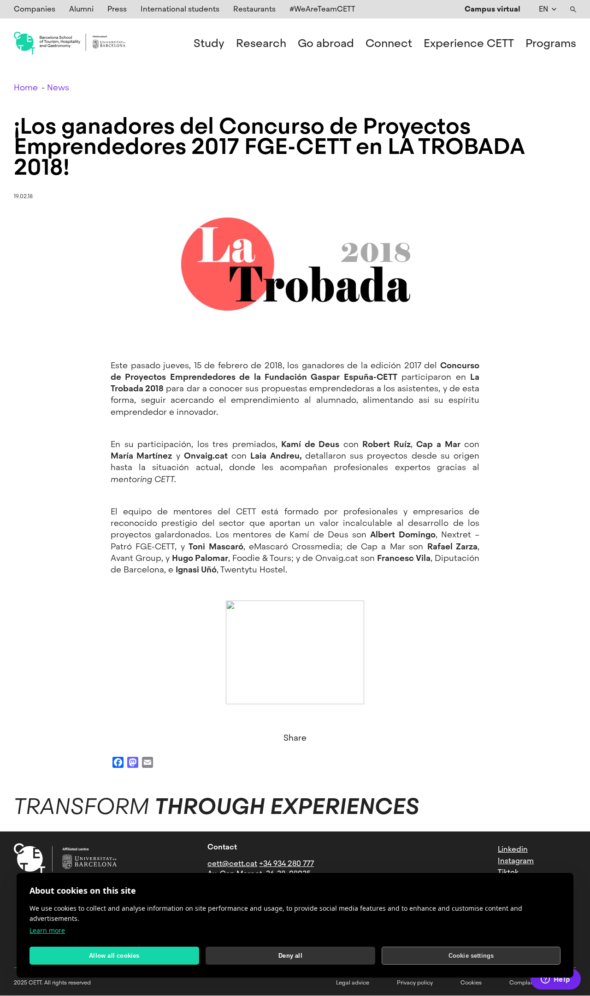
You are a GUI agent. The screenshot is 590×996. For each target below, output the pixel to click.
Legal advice (352, 982)
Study (209, 43)
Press (117, 9)
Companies (34, 9)
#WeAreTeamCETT (322, 9)
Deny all (290, 955)
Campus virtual (492, 9)
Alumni (81, 9)
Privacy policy (415, 982)
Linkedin (513, 849)
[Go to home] (69, 43)
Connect (389, 43)
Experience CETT (469, 43)
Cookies (471, 982)
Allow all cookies (114, 955)
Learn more (47, 930)
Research (261, 43)
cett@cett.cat (232, 863)
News (58, 87)
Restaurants (254, 9)
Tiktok (508, 872)
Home (26, 87)
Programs (550, 43)
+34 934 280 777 (286, 863)
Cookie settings (471, 955)
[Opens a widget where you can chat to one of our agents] (555, 979)
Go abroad (326, 43)
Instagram (516, 861)
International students (180, 9)
